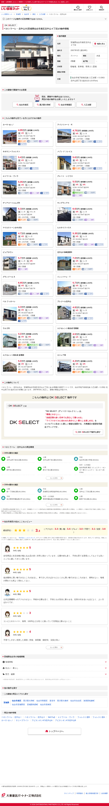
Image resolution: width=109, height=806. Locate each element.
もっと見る (54, 647)
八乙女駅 (42, 14)
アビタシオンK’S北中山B (65, 720)
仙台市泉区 (23, 105)
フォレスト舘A (99, 717)
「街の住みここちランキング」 (27, 537)
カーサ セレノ (7, 720)
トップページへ (56, 731)
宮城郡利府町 (32, 704)
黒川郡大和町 (45, 105)
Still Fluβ (51, 717)
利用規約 (80, 793)
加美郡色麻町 (89, 701)
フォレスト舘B (83, 717)
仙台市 (26, 14)
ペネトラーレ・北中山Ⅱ (35, 717)
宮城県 (18, 14)
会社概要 (104, 793)
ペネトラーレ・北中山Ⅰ (11, 717)
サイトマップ (69, 793)
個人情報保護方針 (92, 793)
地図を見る (101, 44)
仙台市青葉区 (66, 105)
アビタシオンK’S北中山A (42, 720)
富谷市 (52, 701)
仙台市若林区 (45, 704)
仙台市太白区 (75, 701)
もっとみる (54, 478)
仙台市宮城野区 (18, 704)
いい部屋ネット (6, 14)
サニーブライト (22, 720)
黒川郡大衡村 (62, 701)
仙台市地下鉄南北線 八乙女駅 (84, 78)
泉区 (34, 14)
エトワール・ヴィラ (66, 717)
